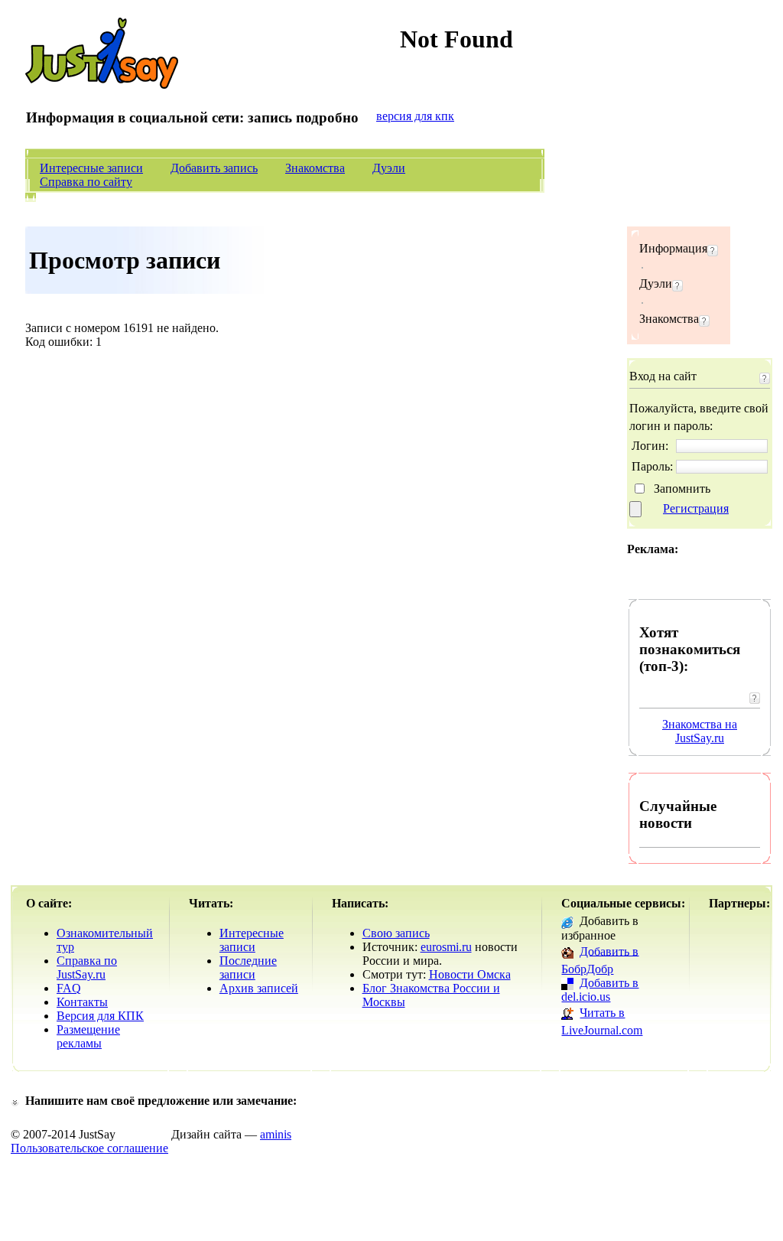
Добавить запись (214, 167)
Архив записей (258, 988)
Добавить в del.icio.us (599, 989)
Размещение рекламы (88, 1036)
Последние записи (248, 967)
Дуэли (388, 167)
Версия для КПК (100, 1015)
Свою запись (396, 933)
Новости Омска (470, 974)
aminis (275, 1134)
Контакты (82, 1001)
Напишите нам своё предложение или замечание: (161, 1100)
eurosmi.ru (446, 946)
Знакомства (315, 167)
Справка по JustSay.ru (87, 967)
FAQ (69, 988)
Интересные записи (91, 167)
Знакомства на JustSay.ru (699, 731)
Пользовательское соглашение (89, 1148)
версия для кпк (415, 115)
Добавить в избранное (599, 927)
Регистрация (696, 508)
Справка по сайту (86, 181)
